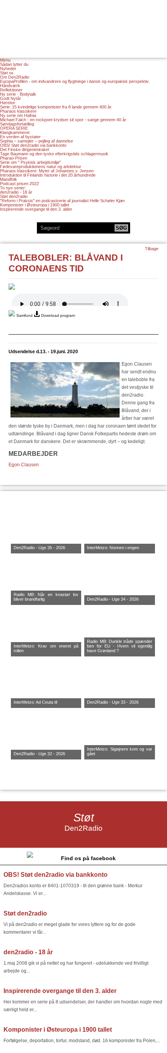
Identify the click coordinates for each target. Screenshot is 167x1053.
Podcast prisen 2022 (19, 183)
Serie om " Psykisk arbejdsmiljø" (30, 162)
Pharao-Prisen (13, 158)
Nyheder (8, 68)
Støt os (7, 72)
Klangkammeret (15, 132)
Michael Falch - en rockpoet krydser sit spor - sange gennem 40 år (63, 119)
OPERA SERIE (14, 128)
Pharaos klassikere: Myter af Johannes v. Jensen (47, 170)
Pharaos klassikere (18, 111)
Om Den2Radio (14, 77)
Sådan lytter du (14, 64)
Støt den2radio (14, 196)
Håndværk (10, 85)
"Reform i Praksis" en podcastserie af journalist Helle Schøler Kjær (62, 200)
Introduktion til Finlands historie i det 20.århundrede (48, 175)
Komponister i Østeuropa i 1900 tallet (34, 205)
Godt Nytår (10, 98)
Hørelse (7, 102)
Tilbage (151, 248)
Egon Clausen (24, 464)
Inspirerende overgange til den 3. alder (36, 209)
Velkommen (83, 24)
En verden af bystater (20, 136)
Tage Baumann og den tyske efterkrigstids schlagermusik (54, 153)
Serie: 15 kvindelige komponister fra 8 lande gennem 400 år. (56, 107)
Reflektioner (11, 90)
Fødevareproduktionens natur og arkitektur (40, 166)
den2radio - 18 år (16, 192)
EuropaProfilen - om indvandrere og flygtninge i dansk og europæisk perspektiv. (75, 81)
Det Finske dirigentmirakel (24, 149)
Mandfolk (8, 179)
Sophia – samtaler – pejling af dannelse (36, 141)
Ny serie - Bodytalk (18, 94)
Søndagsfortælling (17, 124)
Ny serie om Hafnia (18, 115)
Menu (5, 60)
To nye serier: (13, 188)
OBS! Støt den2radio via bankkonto (33, 145)
